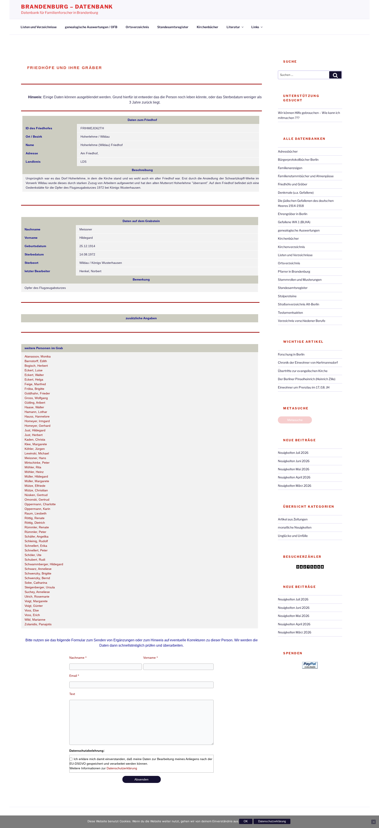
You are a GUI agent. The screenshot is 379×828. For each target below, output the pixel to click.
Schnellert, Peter (36, 550)
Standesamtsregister (172, 27)
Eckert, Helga (34, 379)
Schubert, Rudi (35, 559)
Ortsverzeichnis (137, 27)
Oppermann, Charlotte (40, 504)
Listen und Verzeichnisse (39, 27)
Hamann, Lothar (36, 412)
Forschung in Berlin (291, 354)
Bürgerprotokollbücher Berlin (298, 159)
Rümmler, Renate (37, 527)
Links (255, 27)
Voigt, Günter (34, 605)
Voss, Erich (32, 615)
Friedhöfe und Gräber (292, 184)
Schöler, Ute (33, 555)
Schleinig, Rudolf (36, 541)
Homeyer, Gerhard (37, 425)
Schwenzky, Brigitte (38, 573)
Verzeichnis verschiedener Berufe (301, 321)
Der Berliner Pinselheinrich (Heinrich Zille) (306, 379)
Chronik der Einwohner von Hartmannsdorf (308, 362)
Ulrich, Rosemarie (37, 596)
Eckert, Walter (34, 375)
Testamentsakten (290, 312)
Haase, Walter (34, 407)
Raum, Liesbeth (35, 513)
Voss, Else (32, 610)
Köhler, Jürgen (35, 448)
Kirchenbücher (207, 27)
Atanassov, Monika (38, 356)
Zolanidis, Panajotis (38, 624)
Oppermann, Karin (37, 509)
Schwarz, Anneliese (38, 569)
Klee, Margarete (36, 444)
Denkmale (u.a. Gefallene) (296, 192)
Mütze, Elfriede (35, 485)
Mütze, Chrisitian (36, 490)
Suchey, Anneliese (37, 592)
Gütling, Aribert (35, 402)
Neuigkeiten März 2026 (294, 485)
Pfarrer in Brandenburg (294, 271)
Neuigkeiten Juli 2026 (293, 452)
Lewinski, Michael (37, 453)
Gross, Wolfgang (36, 398)
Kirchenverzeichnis (291, 247)
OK (246, 821)
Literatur (233, 27)
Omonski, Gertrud (37, 499)
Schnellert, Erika (36, 545)
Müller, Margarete (37, 481)
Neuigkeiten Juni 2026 (293, 461)
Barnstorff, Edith (36, 361)
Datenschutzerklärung (122, 768)
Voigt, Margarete (36, 601)
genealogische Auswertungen (299, 230)
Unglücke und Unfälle (293, 536)
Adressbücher (288, 151)
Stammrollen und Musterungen (300, 279)
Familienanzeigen (290, 168)
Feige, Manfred (35, 384)
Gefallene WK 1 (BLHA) (294, 222)
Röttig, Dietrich (35, 522)
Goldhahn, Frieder (37, 393)
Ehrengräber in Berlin (292, 214)
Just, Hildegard (35, 430)
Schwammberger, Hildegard (44, 564)
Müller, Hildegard (36, 476)
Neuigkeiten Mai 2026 (293, 469)
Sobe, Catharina (36, 582)
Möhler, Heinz (34, 472)
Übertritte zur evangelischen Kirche (302, 371)
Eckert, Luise (34, 370)
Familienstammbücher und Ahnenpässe (306, 176)
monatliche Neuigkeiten (294, 527)
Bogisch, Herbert (36, 365)
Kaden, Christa (35, 439)
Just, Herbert (34, 435)
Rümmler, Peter (35, 532)
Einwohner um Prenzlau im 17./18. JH (303, 387)
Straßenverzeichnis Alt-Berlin (298, 304)
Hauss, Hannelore (37, 416)
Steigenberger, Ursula (40, 587)
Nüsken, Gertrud (36, 495)
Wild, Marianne (35, 619)
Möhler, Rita (33, 467)
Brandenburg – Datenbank (67, 7)
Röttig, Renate (35, 518)
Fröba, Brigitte (34, 388)
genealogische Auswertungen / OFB (91, 27)
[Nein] (373, 822)
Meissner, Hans (35, 458)
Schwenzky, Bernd (37, 578)
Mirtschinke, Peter (37, 462)
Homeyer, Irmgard (37, 421)
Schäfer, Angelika (36, 536)
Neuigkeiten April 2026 (294, 477)
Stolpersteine (287, 296)
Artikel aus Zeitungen (292, 519)
